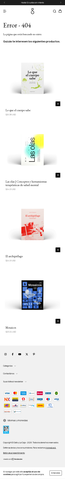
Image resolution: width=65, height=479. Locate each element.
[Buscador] (54, 11)
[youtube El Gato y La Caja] (19, 354)
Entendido (55, 473)
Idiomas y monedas (17, 420)
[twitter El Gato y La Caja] (26, 354)
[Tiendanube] (13, 459)
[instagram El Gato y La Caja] (5, 354)
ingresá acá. (51, 447)
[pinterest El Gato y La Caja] (34, 354)
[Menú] (4, 11)
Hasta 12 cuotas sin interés (32, 2)
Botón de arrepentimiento (14, 453)
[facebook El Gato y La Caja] (12, 354)
